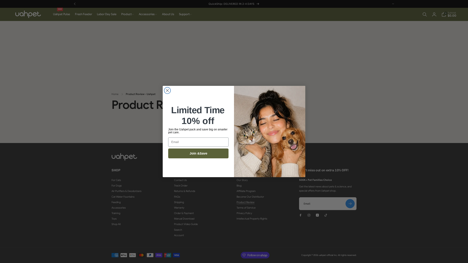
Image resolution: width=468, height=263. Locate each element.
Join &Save (198, 153)
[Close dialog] (167, 90)
